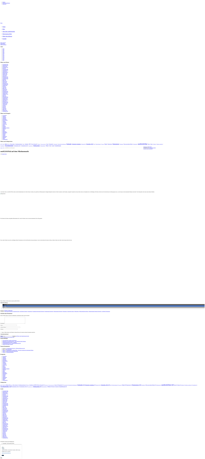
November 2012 (5, 102)
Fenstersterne (30, 311)
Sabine (4, 351)
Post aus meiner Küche (128, 144)
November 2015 (5, 84)
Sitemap (4, 2)
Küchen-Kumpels (98, 144)
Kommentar (2, 323)
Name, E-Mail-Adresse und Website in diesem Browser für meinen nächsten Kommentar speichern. (18, 332)
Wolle (50, 145)
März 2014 (4, 422)
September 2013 (5, 99)
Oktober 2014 (5, 93)
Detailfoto (26, 144)
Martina (4, 350)
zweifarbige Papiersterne (106, 311)
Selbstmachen (135, 144)
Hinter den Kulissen (7, 36)
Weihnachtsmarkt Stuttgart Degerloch (95, 311)
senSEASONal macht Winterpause (12, 351)
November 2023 (5, 67)
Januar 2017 (5, 75)
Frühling (4, 121)
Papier (105, 144)
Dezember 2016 (5, 76)
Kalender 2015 (89, 144)
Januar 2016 (5, 82)
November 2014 (5, 92)
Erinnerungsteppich (43, 144)
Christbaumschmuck (18, 144)
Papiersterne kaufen (70, 311)
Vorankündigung (30, 386)
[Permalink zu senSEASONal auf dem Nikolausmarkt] (102, 190)
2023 (3, 49)
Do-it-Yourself (34, 144)
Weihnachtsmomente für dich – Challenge (10, 342)
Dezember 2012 (5, 101)
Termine (4, 135)
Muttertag (4, 128)
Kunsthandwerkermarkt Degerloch (38, 311)
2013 (3, 58)
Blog (4, 29)
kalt (94, 144)
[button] (4, 304)
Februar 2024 (5, 66)
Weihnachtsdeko (42, 145)
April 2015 (4, 87)
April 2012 (4, 108)
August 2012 (5, 104)
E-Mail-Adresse (3, 327)
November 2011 (5, 111)
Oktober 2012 (5, 103)
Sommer (4, 134)
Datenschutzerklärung (6, 3)
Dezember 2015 (5, 83)
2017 (3, 54)
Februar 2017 (5, 74)
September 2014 (5, 94)
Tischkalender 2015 (17, 145)
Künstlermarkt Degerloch (49, 311)
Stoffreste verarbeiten (160, 144)
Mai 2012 (4, 107)
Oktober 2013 (5, 98)
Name (1, 325)
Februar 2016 (5, 81)
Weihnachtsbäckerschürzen (83, 311)
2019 (3, 53)
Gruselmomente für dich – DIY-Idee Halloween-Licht (12, 343)
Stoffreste (154, 144)
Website (1, 329)
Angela (4, 352)
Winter (4, 138)
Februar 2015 (5, 89)
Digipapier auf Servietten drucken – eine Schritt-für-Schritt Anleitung (14, 341)
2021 (3, 51)
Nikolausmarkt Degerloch (58, 311)
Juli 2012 (4, 105)
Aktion (6, 144)
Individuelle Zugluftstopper (62, 144)
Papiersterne (116, 144)
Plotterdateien (5, 132)
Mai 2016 (4, 79)
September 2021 (5, 70)
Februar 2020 (5, 399)
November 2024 (5, 64)
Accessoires (5, 115)
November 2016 (5, 77)
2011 (3, 60)
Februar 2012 (5, 110)
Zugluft (53, 145)
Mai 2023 (4, 68)
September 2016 (5, 78)
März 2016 (4, 80)
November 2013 (5, 97)
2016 (3, 55)
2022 (3, 50)
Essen (47, 144)
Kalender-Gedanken (6, 127)
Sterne (151, 144)
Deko (23, 144)
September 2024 (5, 65)
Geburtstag (4, 122)
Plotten (4, 130)
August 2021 (5, 71)
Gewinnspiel (55, 144)
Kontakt (4, 38)
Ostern (4, 129)
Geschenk (4, 123)
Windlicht (4, 137)
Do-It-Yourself (5, 120)
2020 (3, 52)
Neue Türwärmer (9, 349)
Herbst (4, 365)
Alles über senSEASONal (9, 31)
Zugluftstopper (5, 139)
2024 (3, 48)
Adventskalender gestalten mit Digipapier (9, 340)
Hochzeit (4, 125)
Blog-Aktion (12, 144)
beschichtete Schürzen (23, 311)
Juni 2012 (4, 106)
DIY (30, 144)
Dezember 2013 (5, 96)
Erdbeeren (39, 144)
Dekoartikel (5, 119)
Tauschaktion (2, 145)
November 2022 (5, 69)
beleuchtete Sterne (16, 311)
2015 (3, 56)
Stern (149, 144)
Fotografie (51, 144)
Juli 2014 (4, 421)
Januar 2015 (5, 90)
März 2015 (4, 88)
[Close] (1, 458)
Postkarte (4, 133)
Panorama (102, 144)
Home (4, 26)
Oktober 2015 (5, 85)
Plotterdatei (4, 131)
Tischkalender (9, 145)
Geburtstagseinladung (10, 352)
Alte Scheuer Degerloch (9, 311)
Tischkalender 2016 (24, 145)
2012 (3, 59)
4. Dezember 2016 (152, 147)
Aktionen (4, 116)
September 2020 (5, 72)
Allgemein (4, 117)
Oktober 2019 (5, 400)
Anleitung (4, 118)
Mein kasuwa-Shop (7, 34)
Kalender (4, 126)
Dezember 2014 (5, 91)
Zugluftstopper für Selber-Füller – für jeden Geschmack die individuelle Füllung (19, 350)
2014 (3, 57)
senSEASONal (142, 144)
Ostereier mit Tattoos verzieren (8, 344)
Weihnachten (5, 136)
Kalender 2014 (83, 144)
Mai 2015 (4, 86)
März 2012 (4, 109)
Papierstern (110, 144)
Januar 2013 (5, 100)
